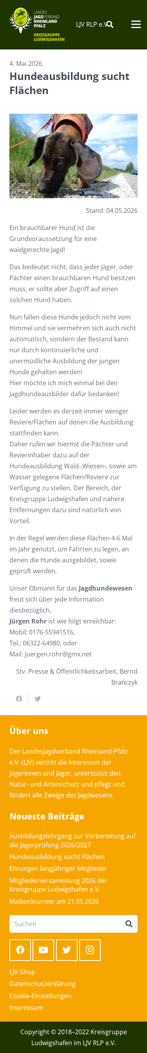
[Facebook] (20, 950)
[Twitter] (67, 950)
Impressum (26, 1007)
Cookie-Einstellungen (40, 995)
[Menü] (136, 24)
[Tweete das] (37, 698)
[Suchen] (110, 24)
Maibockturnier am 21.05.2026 (54, 901)
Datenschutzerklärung (42, 983)
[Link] (36, 24)
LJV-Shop (22, 972)
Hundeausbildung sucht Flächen (57, 856)
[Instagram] (90, 950)
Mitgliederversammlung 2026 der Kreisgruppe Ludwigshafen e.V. (58, 885)
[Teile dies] (18, 698)
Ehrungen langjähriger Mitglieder (58, 868)
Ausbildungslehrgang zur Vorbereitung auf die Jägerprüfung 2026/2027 (72, 840)
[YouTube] (43, 950)
